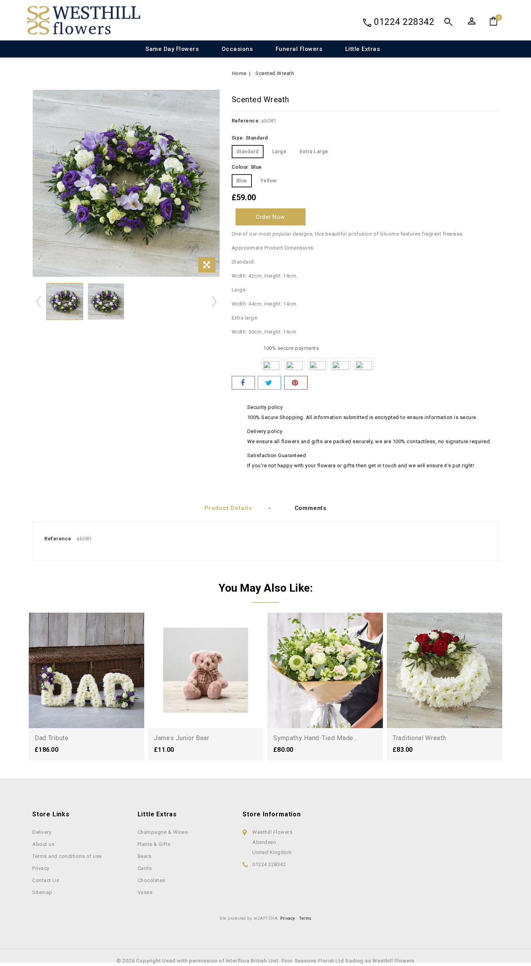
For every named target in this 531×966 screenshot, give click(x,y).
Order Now (270, 216)
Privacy (40, 868)
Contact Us (45, 880)
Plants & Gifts (154, 844)
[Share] (243, 382)
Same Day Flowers (172, 48)
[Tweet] (269, 382)
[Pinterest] (296, 382)
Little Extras (362, 48)
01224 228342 (404, 22)
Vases (145, 892)
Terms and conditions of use (67, 856)
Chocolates (151, 880)
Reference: (246, 121)
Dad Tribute (52, 738)
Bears (145, 856)
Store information (272, 814)
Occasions (237, 48)
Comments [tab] (311, 508)
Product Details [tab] (228, 508)
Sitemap (42, 892)
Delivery (41, 832)
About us (43, 844)
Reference (58, 539)
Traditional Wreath (419, 738)
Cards (145, 868)
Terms (305, 918)
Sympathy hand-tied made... (315, 738)
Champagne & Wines (163, 832)
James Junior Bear (182, 738)
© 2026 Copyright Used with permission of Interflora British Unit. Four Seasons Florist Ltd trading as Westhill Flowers (265, 961)
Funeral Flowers (299, 48)
